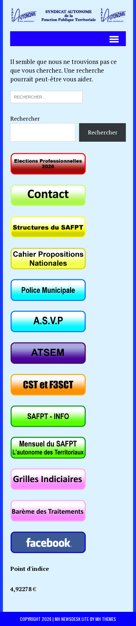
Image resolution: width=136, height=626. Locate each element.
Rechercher (25, 118)
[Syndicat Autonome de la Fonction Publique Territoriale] (68, 15)
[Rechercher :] (46, 96)
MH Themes (105, 619)
